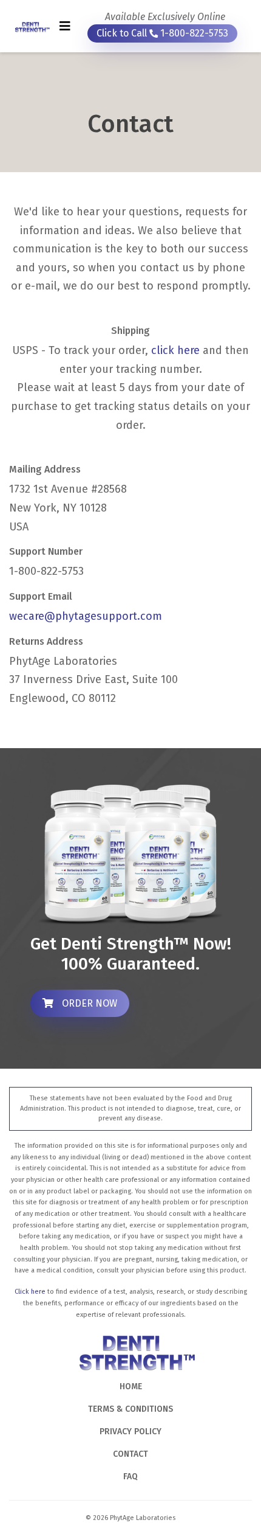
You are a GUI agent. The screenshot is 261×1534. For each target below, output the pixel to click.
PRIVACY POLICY (130, 1431)
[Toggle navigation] (65, 26)
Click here (30, 1292)
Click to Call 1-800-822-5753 (162, 33)
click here (175, 350)
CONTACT (130, 1454)
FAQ (130, 1476)
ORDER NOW (88, 1003)
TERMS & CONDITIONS (130, 1409)
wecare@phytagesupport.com (85, 616)
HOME (131, 1386)
